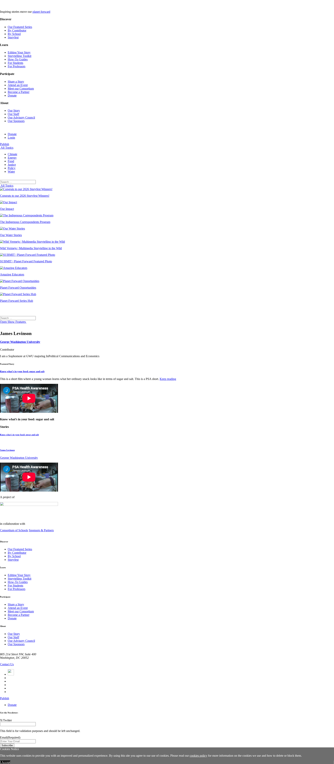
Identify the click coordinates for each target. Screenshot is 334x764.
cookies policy (198, 755)
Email (10, 737)
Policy (11, 168)
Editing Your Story (19, 52)
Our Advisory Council (21, 117)
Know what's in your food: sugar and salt (19, 434)
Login (11, 137)
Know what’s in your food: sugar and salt (22, 371)
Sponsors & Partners (41, 530)
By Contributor (17, 30)
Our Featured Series (20, 27)
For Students (15, 62)
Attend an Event (18, 85)
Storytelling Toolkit (19, 56)
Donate (12, 95)
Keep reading (168, 379)
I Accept (5, 762)
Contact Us (7, 664)
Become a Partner (18, 92)
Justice (12, 164)
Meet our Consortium (21, 88)
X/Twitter (6, 720)
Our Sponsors (16, 121)
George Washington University (20, 341)
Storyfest (13, 37)
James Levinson (7, 450)
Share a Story (16, 81)
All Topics (6, 147)
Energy (12, 157)
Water (11, 171)
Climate (12, 154)
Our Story (14, 110)
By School (14, 34)
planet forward (41, 11)
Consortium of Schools (14, 530)
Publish (4, 144)
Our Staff (13, 114)
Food (11, 161)
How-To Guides (18, 59)
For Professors (16, 66)
